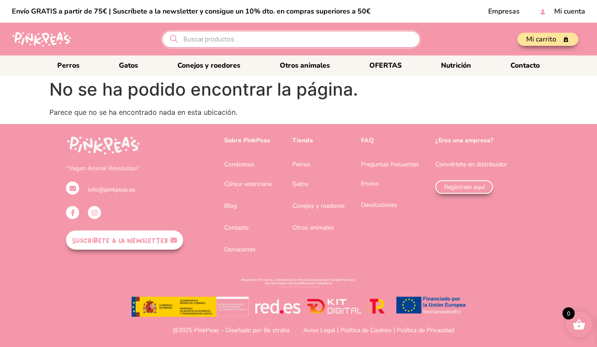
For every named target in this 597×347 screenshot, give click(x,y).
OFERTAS (385, 65)
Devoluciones (379, 205)
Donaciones (240, 249)
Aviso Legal (319, 330)
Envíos (370, 183)
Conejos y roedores (208, 65)
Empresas (504, 11)
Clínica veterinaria (247, 184)
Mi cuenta (569, 11)
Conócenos (239, 164)
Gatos (128, 65)
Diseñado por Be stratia (257, 330)
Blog (230, 206)
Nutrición (456, 65)
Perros (68, 65)
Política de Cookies (366, 330)
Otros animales (305, 65)
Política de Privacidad (425, 330)
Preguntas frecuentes (390, 164)
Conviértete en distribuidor (471, 164)
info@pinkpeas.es (111, 190)
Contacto (525, 65)
